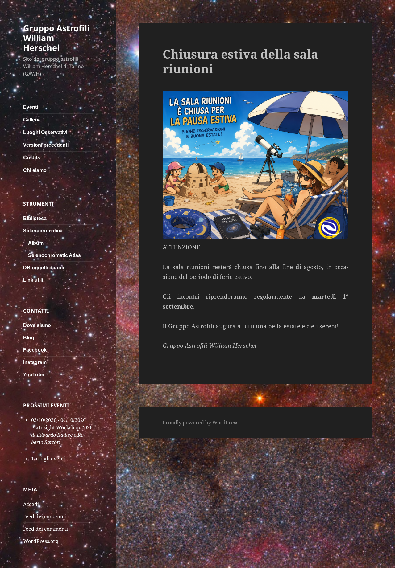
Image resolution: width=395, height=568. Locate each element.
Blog (28, 337)
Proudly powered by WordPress (200, 422)
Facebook (35, 350)
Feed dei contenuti (45, 516)
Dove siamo (37, 325)
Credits (31, 157)
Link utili (33, 280)
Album (36, 243)
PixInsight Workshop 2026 (62, 427)
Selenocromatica (43, 230)
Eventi (30, 107)
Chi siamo (35, 170)
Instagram (35, 362)
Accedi (31, 504)
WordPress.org (40, 541)
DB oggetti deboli (43, 267)
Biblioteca (35, 218)
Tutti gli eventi (48, 458)
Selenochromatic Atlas (54, 255)
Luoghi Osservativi (45, 132)
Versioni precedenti (46, 145)
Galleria (32, 119)
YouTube (33, 374)
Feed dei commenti (45, 528)
